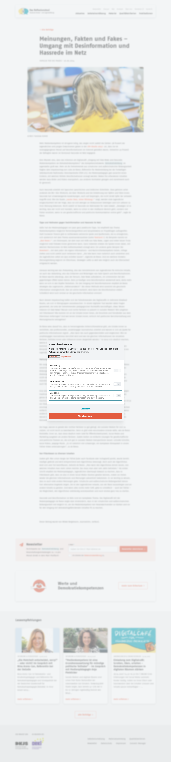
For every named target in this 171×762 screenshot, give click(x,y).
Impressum (65, 357)
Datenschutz (53, 357)
